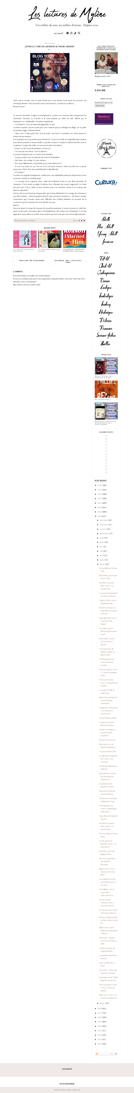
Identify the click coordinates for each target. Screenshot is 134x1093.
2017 (100, 1013)
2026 (100, 485)
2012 (100, 1035)
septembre (104, 534)
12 (106, 448)
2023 (100, 499)
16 (106, 460)
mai (101, 551)
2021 (100, 508)
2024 (100, 494)
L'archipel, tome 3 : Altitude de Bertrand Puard (108, 631)
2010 (100, 1044)
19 (106, 469)
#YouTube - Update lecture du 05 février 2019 (108, 941)
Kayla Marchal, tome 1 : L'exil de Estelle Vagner (108, 621)
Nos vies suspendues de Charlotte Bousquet (107, 862)
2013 (100, 1031)
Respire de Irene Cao (107, 740)
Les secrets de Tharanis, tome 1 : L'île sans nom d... (106, 903)
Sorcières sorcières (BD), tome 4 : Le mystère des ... (106, 586)
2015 (100, 1022)
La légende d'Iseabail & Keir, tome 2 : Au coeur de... (108, 759)
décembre (104, 520)
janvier (102, 1003)
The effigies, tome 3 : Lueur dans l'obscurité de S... (107, 892)
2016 (100, 1017)
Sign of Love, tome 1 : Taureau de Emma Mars (107, 872)
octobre (103, 529)
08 (106, 436)
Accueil (58, 33)
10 (106, 442)
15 (106, 457)
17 (106, 463)
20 (106, 472)
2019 (100, 516)
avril (102, 556)
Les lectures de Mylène (67, 14)
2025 (100, 490)
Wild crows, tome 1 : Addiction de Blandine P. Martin (108, 931)
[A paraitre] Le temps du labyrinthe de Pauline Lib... (107, 776)
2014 (100, 1026)
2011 (99, 1040)
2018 (100, 1009)
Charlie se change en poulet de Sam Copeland (107, 733)
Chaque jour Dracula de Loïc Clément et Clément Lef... (108, 711)
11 (106, 445)
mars (102, 560)
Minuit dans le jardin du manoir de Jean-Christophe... (108, 700)
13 (106, 451)
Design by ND (76, 1090)
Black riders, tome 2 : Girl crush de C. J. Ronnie (107, 642)
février (102, 564)
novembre (104, 525)
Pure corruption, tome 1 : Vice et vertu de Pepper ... (108, 988)
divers (50, 50)
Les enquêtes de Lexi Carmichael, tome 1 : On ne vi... (108, 882)
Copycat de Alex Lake (107, 752)
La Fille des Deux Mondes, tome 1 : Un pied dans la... (108, 844)
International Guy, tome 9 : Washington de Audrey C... (108, 809)
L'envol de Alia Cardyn (108, 718)
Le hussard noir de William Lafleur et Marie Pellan (107, 652)
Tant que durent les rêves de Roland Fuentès (106, 662)
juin (101, 547)
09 (106, 439)
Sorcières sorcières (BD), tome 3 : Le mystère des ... (106, 826)
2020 (100, 512)
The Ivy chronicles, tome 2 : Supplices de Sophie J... (108, 683)
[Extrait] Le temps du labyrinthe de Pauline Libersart (108, 611)
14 (106, 454)
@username (69, 1084)
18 (106, 466)
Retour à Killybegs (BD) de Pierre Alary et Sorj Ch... (108, 920)
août (102, 538)
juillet (102, 542)
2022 (100, 503)
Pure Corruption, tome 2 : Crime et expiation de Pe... (108, 673)
